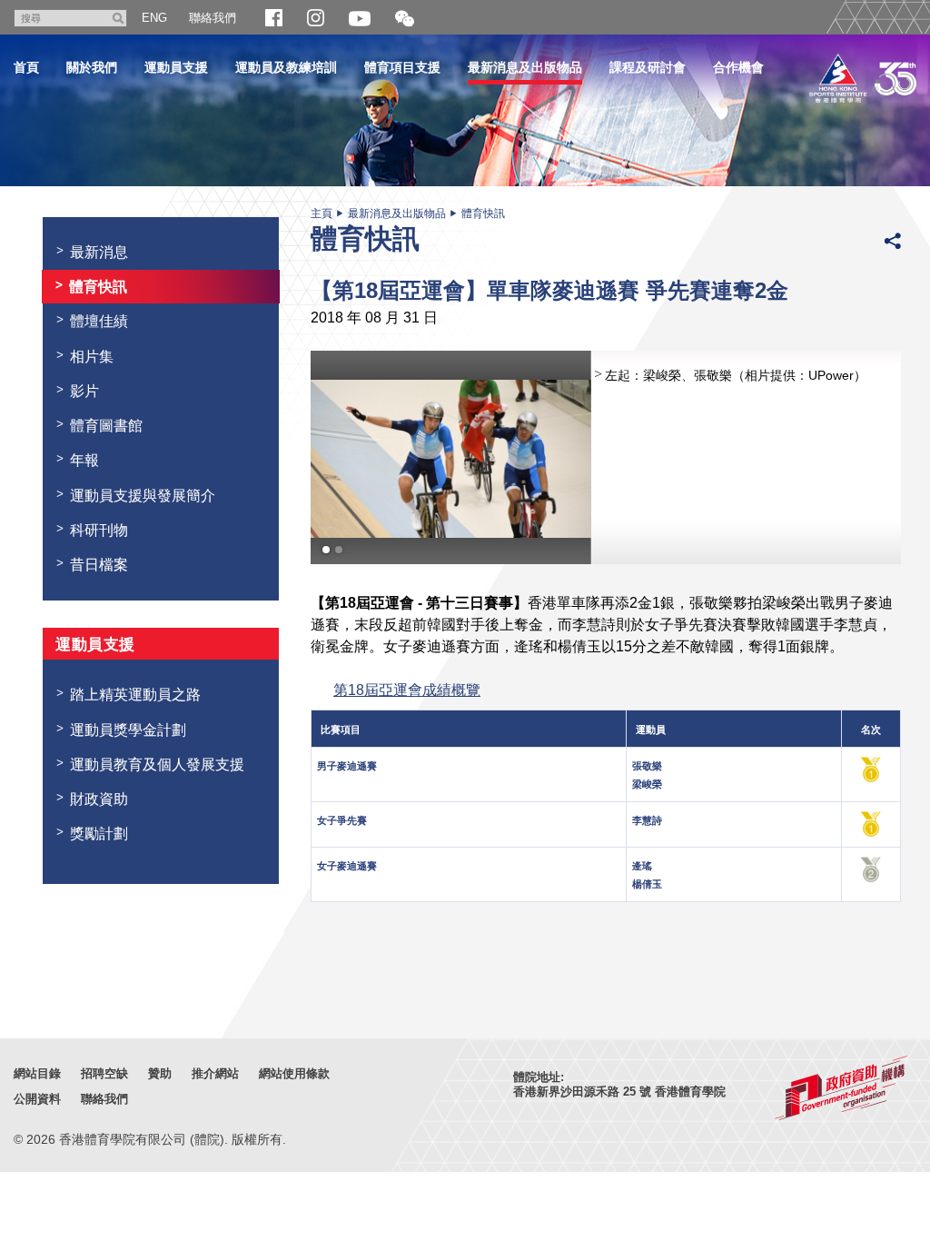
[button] (404, 19)
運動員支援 (176, 67)
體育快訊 (483, 213)
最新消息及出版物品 (525, 67)
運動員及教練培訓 (286, 67)
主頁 (321, 213)
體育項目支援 (402, 67)
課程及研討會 (647, 67)
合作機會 (738, 67)
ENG (154, 18)
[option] (606, 457)
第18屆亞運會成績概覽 (406, 689)
